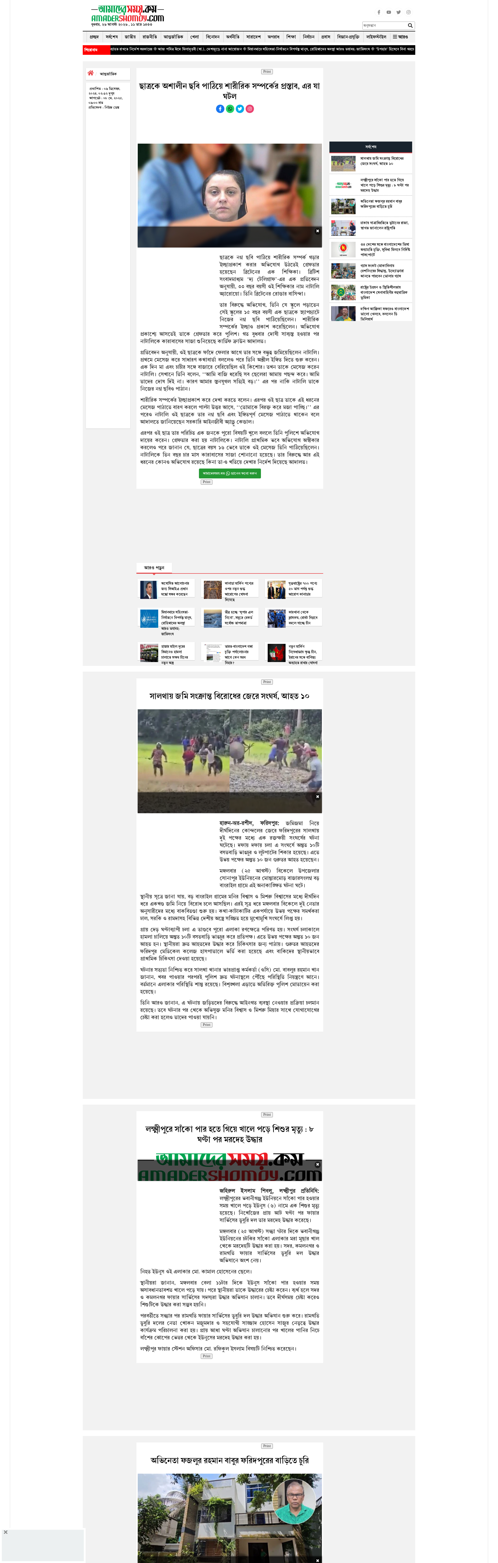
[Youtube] (388, 15)
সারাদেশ (253, 37)
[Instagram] (408, 15)
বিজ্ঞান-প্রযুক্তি (348, 37)
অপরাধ (273, 37)
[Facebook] (379, 15)
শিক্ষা (291, 37)
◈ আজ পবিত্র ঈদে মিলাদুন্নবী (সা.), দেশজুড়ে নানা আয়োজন (127, 49)
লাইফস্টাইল (376, 37)
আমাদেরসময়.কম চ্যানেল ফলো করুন (230, 473)
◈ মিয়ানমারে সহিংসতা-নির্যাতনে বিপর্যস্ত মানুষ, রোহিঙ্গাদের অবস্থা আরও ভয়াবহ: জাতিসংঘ (236, 49)
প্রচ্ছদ (94, 37)
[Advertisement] (265, 17)
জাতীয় (130, 37)
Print (267, 72)
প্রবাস (325, 37)
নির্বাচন (308, 37)
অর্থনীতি (232, 37)
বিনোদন (212, 37)
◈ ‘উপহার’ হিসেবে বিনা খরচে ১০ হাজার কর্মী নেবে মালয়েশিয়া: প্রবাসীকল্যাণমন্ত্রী (358, 49)
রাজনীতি (150, 37)
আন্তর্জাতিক (173, 37)
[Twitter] (398, 15)
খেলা (194, 37)
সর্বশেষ (112, 37)
